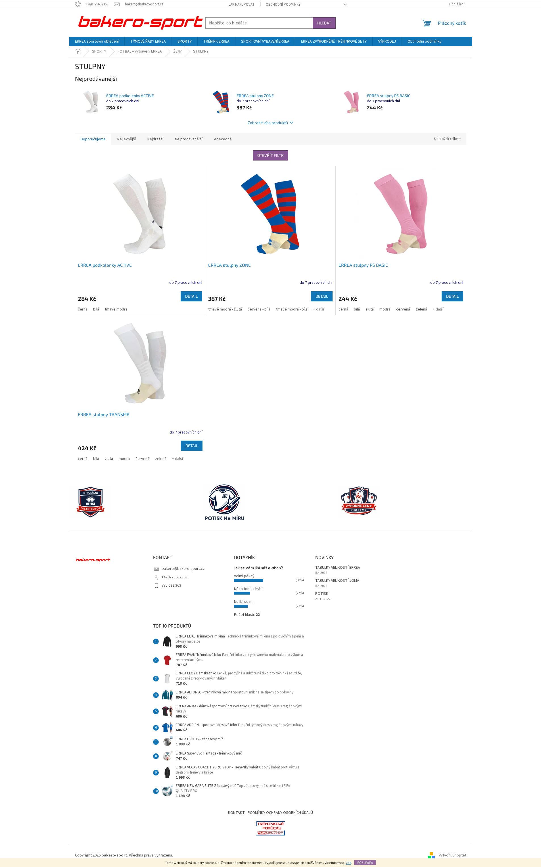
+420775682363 (174, 577)
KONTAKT (236, 813)
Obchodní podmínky (283, 4)
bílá (96, 309)
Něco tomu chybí (248, 589)
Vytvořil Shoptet (452, 855)
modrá (384, 309)
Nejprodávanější (188, 139)
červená (403, 309)
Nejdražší (155, 139)
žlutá (369, 309)
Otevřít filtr (270, 155)
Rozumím (365, 862)
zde (348, 862)
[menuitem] (96, 41)
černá (82, 309)
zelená (421, 309)
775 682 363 (171, 585)
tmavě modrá (116, 309)
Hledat (324, 22)
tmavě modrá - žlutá (225, 309)
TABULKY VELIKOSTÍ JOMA (337, 580)
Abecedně (223, 139)
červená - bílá (259, 309)
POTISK (321, 594)
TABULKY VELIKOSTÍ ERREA (337, 567)
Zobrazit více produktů (268, 122)
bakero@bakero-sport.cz (183, 569)
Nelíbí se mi (243, 602)
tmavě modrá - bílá (292, 309)
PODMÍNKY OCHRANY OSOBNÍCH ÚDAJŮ (280, 813)
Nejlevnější (126, 139)
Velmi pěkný (244, 576)
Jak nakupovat (241, 4)
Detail (191, 296)
